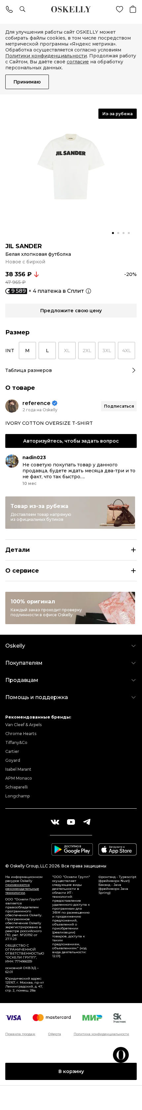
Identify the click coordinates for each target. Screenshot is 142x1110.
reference (36, 403)
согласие (78, 62)
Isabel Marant (18, 769)
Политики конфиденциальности (46, 56)
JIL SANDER (23, 246)
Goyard (12, 760)
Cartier (12, 751)
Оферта (54, 1034)
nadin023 (34, 457)
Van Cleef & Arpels (23, 724)
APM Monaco (18, 778)
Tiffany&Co (16, 742)
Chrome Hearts (20, 733)
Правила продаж (20, 1034)
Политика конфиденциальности (101, 1034)
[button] (113, 233)
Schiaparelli (16, 787)
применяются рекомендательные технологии (22, 889)
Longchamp (17, 795)
